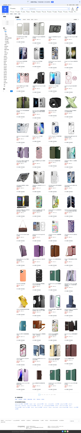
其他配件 (5, 54)
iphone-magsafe (55, 407)
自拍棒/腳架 (6, 46)
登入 (67, 4)
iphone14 (71, 407)
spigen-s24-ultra (17, 405)
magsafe (30, 403)
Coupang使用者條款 (16, 420)
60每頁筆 (75, 19)
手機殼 (5, 31)
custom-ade (45, 407)
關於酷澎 (2, 420)
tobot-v (46, 403)
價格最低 (24, 19)
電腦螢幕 (5, 67)
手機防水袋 (6, 52)
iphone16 (56, 405)
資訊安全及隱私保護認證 (54, 420)
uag (42, 405)
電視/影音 (5, 64)
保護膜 (5, 44)
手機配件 (5, 29)
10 (54, 394)
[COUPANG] (21, 427)
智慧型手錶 (5, 82)
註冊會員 (70, 4)
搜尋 (11, 91)
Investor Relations (8, 420)
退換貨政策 (23, 420)
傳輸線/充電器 (6, 49)
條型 (5, 33)
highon (35, 403)
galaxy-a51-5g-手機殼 (63, 403)
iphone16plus (24, 405)
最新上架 (36, 19)
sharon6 (32, 407)
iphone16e (70, 403)
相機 (4, 84)
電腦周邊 (5, 76)
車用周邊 (5, 79)
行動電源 (5, 48)
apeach (70, 405)
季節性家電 (5, 58)
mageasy (50, 407)
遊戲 (4, 86)
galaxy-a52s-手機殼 (40, 403)
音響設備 (5, 69)
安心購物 (42, 420)
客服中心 (73, 4)
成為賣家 (77, 4)
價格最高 (28, 19)
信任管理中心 (29, 420)
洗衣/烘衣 (5, 66)
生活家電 (5, 71)
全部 (22, 8)
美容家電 (5, 59)
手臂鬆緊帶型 (7, 43)
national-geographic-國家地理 (49, 405)
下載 (52, 1)
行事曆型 (6, 36)
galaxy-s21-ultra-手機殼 (19, 403)
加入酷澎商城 (61, 420)
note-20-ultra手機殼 (18, 407)
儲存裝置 (5, 74)
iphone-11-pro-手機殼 (26, 407)
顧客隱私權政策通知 (36, 420)
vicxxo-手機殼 (76, 407)
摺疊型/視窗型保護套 (8, 38)
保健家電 (5, 56)
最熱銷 (32, 19)
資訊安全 (46, 420)
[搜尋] (68, 8)
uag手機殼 (16, 408)
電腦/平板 (5, 77)
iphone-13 (39, 405)
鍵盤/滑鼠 (5, 72)
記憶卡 (5, 51)
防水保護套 (6, 41)
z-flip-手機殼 (57, 403)
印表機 (5, 81)
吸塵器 (5, 62)
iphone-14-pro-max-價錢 (64, 405)
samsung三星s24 (51, 403)
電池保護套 (6, 39)
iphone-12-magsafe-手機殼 (63, 407)
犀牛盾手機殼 (26, 403)
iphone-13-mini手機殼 (38, 407)
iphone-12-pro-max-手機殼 (31, 405)
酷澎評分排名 (19, 19)
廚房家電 (5, 61)
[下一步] (57, 395)
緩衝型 (6, 34)
